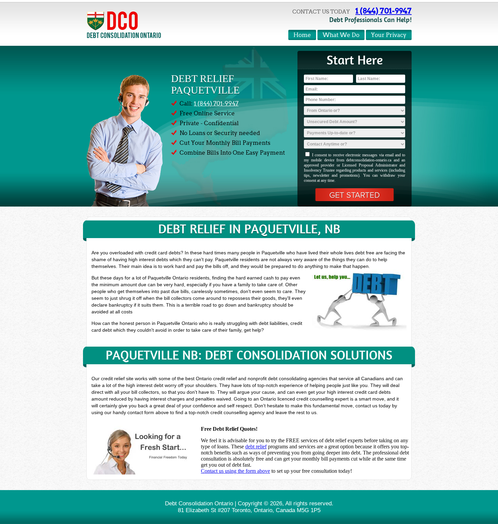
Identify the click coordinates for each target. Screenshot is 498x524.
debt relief (256, 446)
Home (302, 35)
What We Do (341, 35)
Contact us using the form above (235, 471)
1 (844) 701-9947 (383, 11)
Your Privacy (389, 35)
